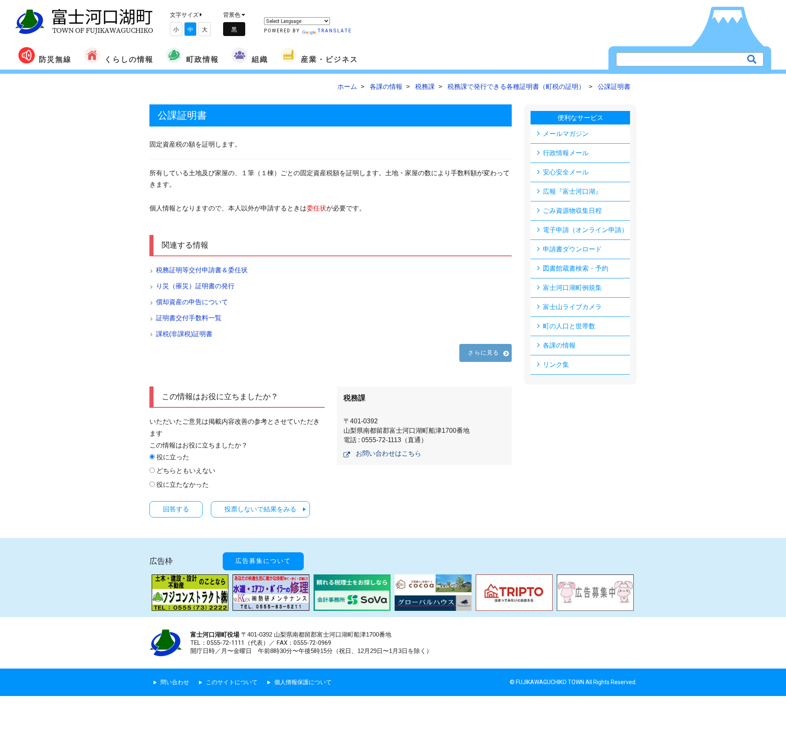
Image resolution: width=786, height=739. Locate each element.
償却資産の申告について (192, 301)
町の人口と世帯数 (569, 326)
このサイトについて (231, 682)
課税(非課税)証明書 (184, 333)
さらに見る (483, 352)
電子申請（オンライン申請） (585, 229)
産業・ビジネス (329, 59)
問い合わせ (174, 682)
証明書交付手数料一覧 (188, 317)
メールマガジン (566, 133)
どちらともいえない (185, 470)
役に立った (172, 457)
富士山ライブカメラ (572, 306)
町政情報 (202, 59)
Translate (334, 30)
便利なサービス (580, 117)
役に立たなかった (182, 484)
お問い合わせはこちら (388, 453)
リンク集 (556, 364)
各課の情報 (559, 345)
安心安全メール (566, 172)
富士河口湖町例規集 (572, 287)
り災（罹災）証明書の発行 (195, 285)
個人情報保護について (303, 682)
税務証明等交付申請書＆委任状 (202, 270)
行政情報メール (566, 152)
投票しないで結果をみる (260, 509)
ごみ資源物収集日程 (572, 210)
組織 (260, 59)
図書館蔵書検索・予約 (575, 268)
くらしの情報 (129, 59)
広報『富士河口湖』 (572, 191)
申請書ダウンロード (572, 249)
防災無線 (55, 59)
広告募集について (263, 561)
